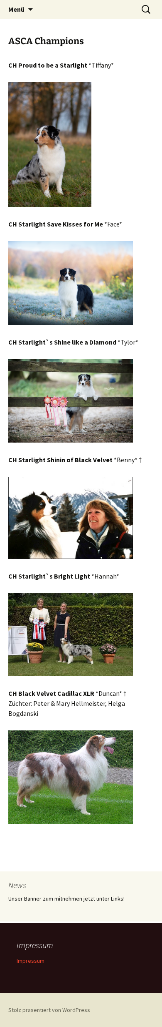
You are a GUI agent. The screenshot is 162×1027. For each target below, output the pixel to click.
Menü (16, 9)
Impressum (30, 960)
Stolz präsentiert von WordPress (49, 1010)
